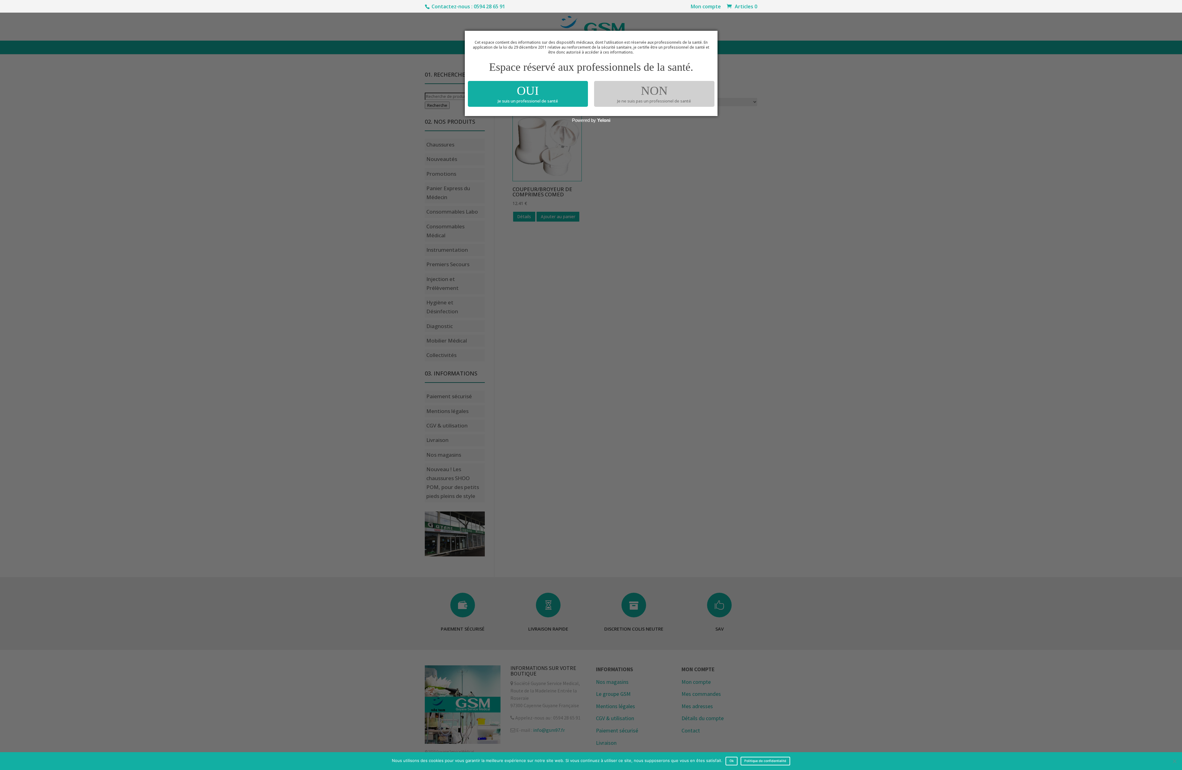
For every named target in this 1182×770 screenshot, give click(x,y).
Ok (732, 761)
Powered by (591, 120)
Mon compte (706, 7)
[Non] (1174, 761)
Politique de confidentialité (765, 761)
